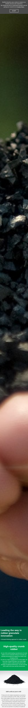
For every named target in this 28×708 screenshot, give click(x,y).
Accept (14, 10)
